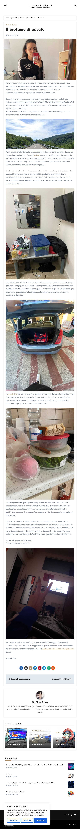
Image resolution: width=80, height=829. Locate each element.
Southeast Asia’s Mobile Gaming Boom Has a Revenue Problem (30, 783)
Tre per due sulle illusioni (15, 792)
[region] (27, 814)
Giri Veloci (35, 731)
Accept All (40, 820)
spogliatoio (12, 394)
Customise (14, 820)
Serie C (8, 25)
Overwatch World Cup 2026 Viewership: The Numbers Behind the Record (34, 765)
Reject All (27, 820)
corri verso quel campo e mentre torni (58, 649)
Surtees (9, 774)
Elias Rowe (41, 702)
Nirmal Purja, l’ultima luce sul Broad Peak (62, 738)
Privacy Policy (70, 824)
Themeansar (8, 826)
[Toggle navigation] (5, 5)
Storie (14, 25)
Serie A (36, 155)
